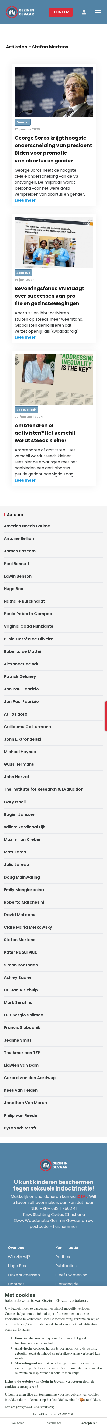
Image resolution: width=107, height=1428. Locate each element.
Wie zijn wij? (19, 1257)
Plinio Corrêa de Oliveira (29, 639)
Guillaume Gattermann (27, 727)
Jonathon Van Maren (25, 1103)
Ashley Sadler (18, 977)
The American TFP (22, 1053)
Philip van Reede (20, 1115)
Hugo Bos (13, 589)
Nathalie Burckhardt (24, 601)
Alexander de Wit (21, 664)
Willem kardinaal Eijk (24, 827)
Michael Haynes (20, 752)
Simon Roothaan (21, 965)
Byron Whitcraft (20, 1128)
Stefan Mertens (19, 940)
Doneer (61, 12)
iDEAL (82, 1196)
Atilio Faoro (15, 714)
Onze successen (24, 1275)
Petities (62, 1257)
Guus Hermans (19, 764)
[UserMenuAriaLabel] (84, 12)
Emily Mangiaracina (24, 890)
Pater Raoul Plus (20, 952)
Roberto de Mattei (22, 651)
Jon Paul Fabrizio (21, 689)
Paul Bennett (17, 564)
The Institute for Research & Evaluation (43, 789)
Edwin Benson (18, 576)
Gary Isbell (15, 802)
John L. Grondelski (22, 739)
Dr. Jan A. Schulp (21, 990)
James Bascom (20, 551)
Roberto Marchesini (24, 902)
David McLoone (19, 915)
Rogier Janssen (19, 814)
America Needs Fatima (27, 526)
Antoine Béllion (19, 538)
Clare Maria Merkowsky (28, 927)
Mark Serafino (18, 1002)
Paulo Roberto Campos (28, 614)
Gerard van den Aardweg (30, 1078)
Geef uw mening (71, 1275)
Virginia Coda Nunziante (28, 626)
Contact (16, 1284)
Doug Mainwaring (22, 877)
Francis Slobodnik (22, 1027)
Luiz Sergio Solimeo (23, 1015)
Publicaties (66, 1266)
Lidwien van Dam (21, 1065)
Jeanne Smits (18, 1040)
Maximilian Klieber (22, 839)
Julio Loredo (16, 864)
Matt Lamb (15, 852)
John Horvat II (18, 777)
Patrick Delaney (20, 676)
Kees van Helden (21, 1090)
